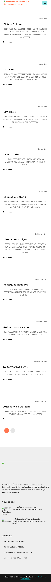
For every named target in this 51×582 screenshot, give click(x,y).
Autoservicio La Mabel (17, 406)
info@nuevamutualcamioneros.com (17, 552)
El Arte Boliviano (13, 24)
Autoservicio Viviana (16, 327)
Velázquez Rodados (15, 284)
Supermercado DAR (15, 366)
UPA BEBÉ (9, 112)
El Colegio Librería (14, 197)
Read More (7, 42)
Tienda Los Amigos (15, 239)
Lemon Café (11, 154)
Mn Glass (9, 69)
